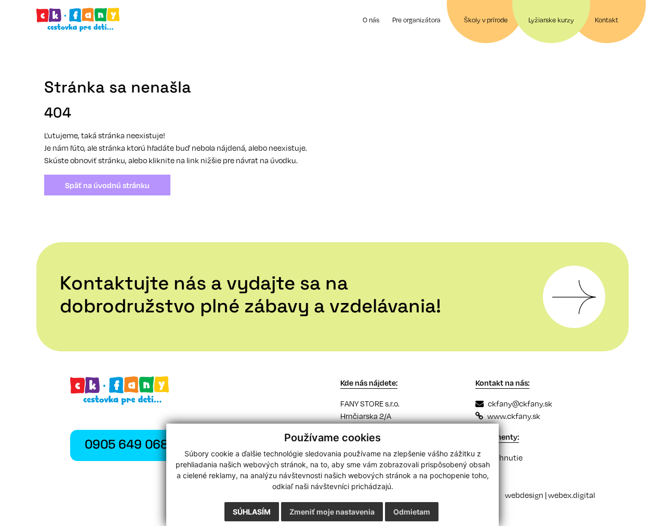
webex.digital (571, 494)
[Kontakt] (574, 297)
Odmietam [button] (411, 511)
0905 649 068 (126, 445)
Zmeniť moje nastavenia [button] (332, 511)
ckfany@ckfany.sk (520, 403)
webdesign (524, 494)
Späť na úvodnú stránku (107, 185)
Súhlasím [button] (252, 511)
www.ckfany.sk (513, 415)
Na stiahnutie (499, 457)
